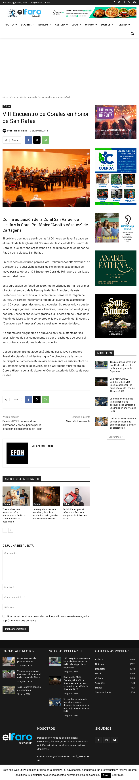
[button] (132, 33)
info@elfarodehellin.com (61, 756)
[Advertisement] (69, 64)
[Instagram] (119, 3)
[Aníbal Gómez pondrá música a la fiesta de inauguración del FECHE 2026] (76, 496)
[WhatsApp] (45, 140)
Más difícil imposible (78, 421)
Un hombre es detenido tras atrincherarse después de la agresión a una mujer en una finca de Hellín (123, 405)
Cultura (14, 97)
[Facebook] (114, 3)
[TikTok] (124, 3)
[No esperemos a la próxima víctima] (9, 661)
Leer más (117, 774)
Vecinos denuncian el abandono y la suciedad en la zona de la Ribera (29, 674)
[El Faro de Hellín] (5, 131)
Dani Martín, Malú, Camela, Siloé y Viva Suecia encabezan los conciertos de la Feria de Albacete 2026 (122, 385)
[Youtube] (134, 3)
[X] (129, 3)
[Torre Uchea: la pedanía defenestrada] (9, 690)
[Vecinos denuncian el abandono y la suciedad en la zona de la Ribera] (9, 674)
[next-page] (10, 530)
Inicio (5, 97)
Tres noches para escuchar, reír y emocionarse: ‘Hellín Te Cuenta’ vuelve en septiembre (14, 515)
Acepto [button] (106, 775)
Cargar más (115, 436)
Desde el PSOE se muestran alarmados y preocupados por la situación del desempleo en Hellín (22, 425)
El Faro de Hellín (19, 130)
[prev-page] (5, 530)
